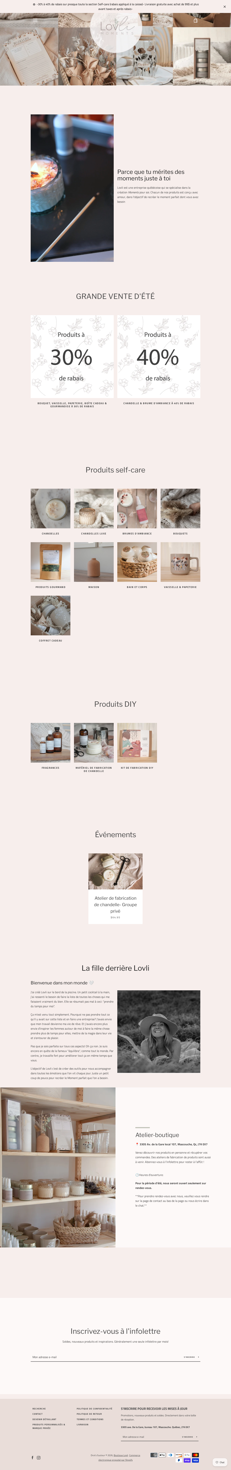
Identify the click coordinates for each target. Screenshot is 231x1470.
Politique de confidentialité (94, 1408)
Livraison (82, 1424)
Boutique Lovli (121, 1455)
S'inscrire (189, 1357)
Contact (37, 1414)
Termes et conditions (90, 1419)
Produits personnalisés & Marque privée (48, 1426)
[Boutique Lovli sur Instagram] (38, 1457)
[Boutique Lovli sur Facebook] (32, 1457)
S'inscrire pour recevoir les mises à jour (154, 1408)
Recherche (39, 1408)
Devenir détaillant (44, 1419)
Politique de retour (89, 1414)
